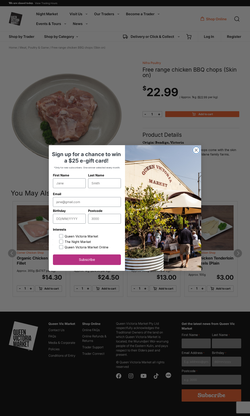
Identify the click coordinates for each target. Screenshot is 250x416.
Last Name (96, 175)
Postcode (95, 211)
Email (57, 194)
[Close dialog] (196, 150)
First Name (61, 175)
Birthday (59, 211)
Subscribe (87, 260)
